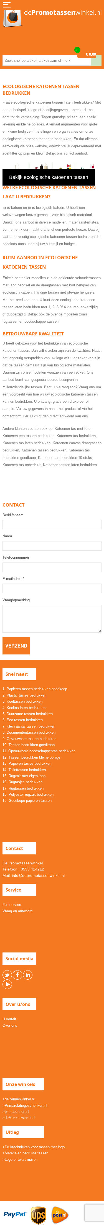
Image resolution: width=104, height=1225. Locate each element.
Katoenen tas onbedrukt (21, 465)
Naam (7, 536)
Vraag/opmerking (16, 600)
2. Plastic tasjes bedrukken (24, 695)
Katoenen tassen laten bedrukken (70, 465)
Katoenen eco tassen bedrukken (28, 436)
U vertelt (9, 1019)
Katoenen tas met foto (72, 429)
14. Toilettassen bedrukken (24, 770)
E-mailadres (13, 579)
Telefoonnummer (15, 557)
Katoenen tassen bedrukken (43, 450)
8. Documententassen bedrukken (28, 732)
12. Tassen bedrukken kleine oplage (31, 757)
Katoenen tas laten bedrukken (26, 443)
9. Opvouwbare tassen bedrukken (29, 739)
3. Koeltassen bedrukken (22, 701)
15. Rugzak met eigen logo (23, 776)
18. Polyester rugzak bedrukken (28, 794)
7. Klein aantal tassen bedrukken (28, 726)
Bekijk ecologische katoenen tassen (48, 177)
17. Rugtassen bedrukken (23, 788)
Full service (11, 905)
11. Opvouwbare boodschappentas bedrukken (38, 751)
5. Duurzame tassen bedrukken (27, 714)
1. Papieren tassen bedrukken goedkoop (34, 689)
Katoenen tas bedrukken (76, 436)
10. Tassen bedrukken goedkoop (28, 745)
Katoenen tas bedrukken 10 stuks (65, 458)
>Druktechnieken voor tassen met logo (33, 1147)
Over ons (9, 1025)
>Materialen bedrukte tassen (25, 1153)
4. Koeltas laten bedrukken (23, 708)
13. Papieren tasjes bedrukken (26, 763)
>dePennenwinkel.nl (18, 1099)
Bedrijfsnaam (13, 515)
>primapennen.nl (15, 1112)
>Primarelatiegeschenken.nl (24, 1105)
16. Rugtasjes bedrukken (22, 782)
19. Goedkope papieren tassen (27, 800)
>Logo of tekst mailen (19, 1159)
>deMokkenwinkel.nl (18, 1118)
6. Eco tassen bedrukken (22, 720)
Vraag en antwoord (17, 911)
